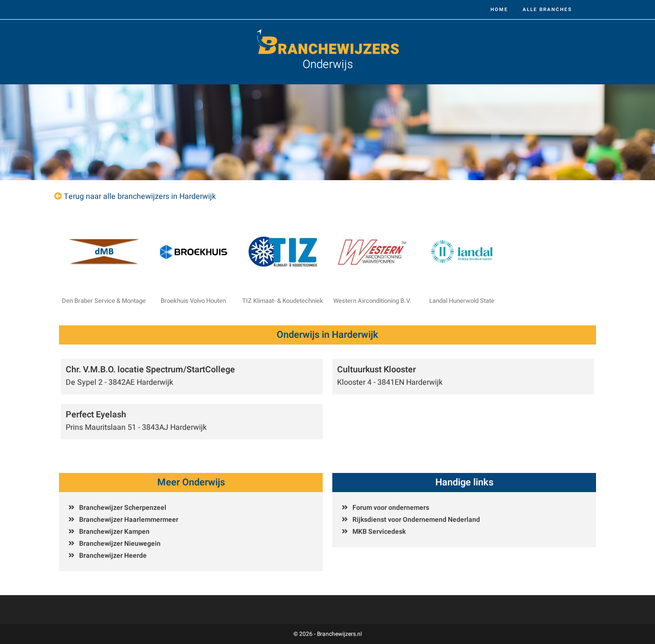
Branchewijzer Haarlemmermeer (128, 520)
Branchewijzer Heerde (113, 556)
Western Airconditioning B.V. (372, 300)
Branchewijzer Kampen (114, 532)
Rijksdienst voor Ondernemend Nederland (416, 520)
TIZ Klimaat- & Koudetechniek (282, 300)
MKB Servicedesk (379, 532)
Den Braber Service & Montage (104, 300)
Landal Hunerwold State (461, 300)
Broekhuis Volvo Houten (193, 300)
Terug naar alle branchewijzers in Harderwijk (140, 196)
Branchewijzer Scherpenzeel (122, 508)
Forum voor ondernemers (390, 508)
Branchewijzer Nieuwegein (120, 544)
